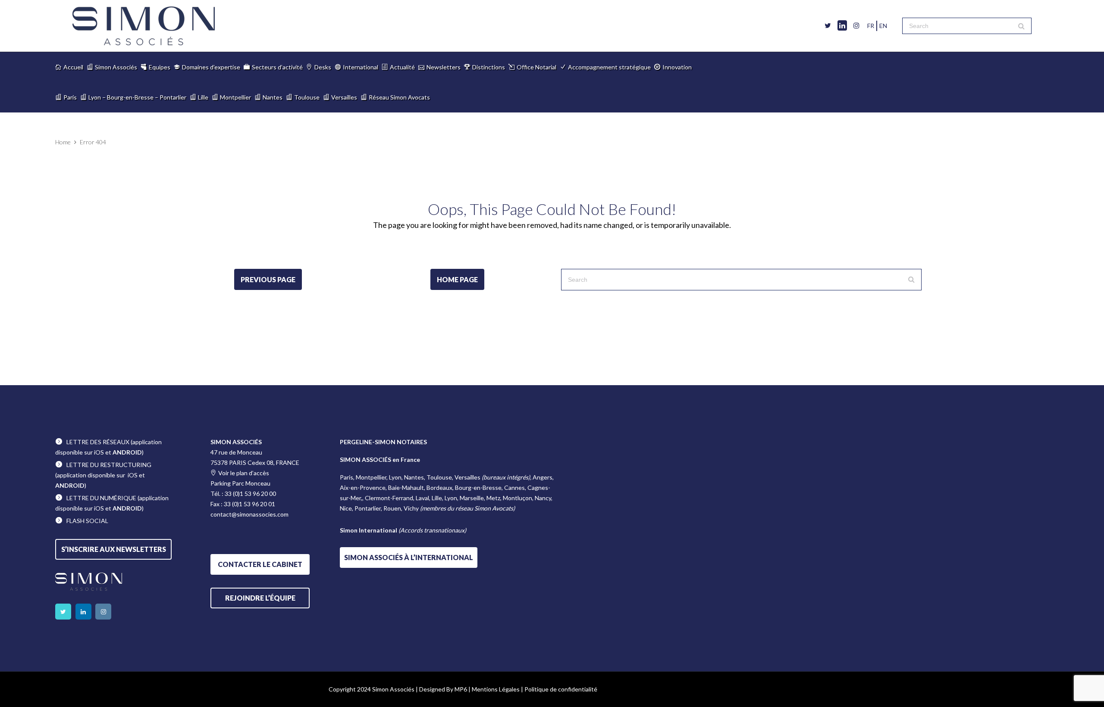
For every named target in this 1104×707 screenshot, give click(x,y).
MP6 (461, 689)
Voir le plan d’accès (243, 473)
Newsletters (444, 67)
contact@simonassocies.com (249, 514)
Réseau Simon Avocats (399, 97)
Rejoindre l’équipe (260, 598)
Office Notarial (536, 67)
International (360, 67)
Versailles (344, 97)
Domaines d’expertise (211, 67)
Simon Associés (116, 67)
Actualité (402, 67)
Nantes (272, 97)
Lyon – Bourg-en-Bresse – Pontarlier (137, 97)
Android (127, 452)
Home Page (457, 279)
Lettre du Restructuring (108, 464)
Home (63, 142)
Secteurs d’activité (277, 67)
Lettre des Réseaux (97, 441)
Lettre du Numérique (101, 497)
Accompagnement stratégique (609, 67)
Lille (203, 97)
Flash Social (87, 520)
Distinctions (488, 67)
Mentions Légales (496, 689)
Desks (322, 67)
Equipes (159, 67)
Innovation (677, 67)
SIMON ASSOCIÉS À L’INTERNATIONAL (408, 557)
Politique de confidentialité (560, 689)
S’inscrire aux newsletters (113, 549)
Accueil (73, 67)
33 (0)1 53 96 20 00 (250, 493)
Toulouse (307, 97)
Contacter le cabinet (260, 564)
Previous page (268, 279)
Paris (70, 97)
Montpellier (235, 97)
